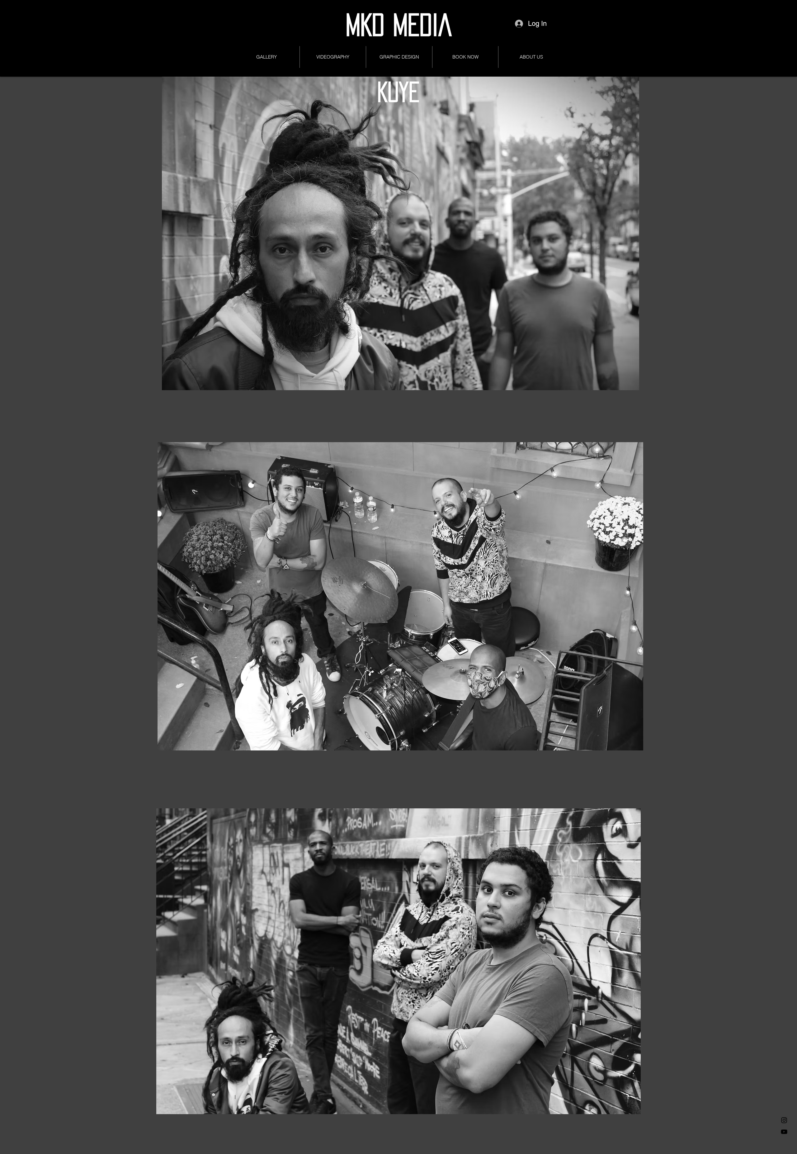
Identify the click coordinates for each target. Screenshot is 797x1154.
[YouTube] (784, 1132)
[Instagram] (784, 1120)
